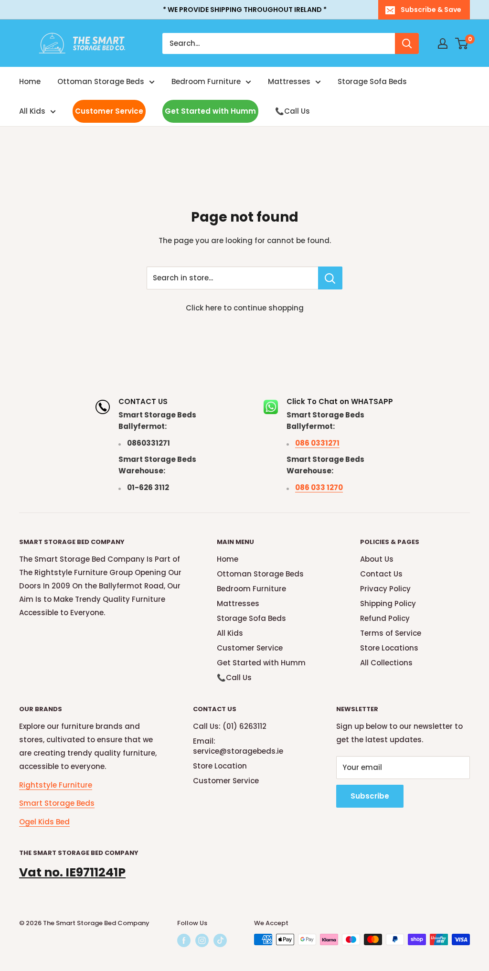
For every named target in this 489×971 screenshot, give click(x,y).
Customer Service (109, 111)
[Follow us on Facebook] (184, 940)
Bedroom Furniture (206, 81)
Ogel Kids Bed (44, 822)
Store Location (220, 766)
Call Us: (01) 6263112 (229, 726)
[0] (462, 43)
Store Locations (389, 648)
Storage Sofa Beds (372, 81)
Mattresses (289, 81)
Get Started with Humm (210, 111)
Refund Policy (385, 618)
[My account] (442, 43)
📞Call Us (292, 111)
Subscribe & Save (431, 9)
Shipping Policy (388, 603)
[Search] (407, 43)
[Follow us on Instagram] (202, 940)
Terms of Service (390, 633)
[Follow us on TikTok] (220, 940)
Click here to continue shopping (245, 308)
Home (30, 81)
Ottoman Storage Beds (100, 81)
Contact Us (381, 574)
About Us (376, 559)
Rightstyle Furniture (55, 785)
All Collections (386, 663)
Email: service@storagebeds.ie (238, 746)
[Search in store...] (330, 278)
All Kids (32, 111)
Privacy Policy (385, 589)
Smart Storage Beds (57, 803)
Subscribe (370, 796)
